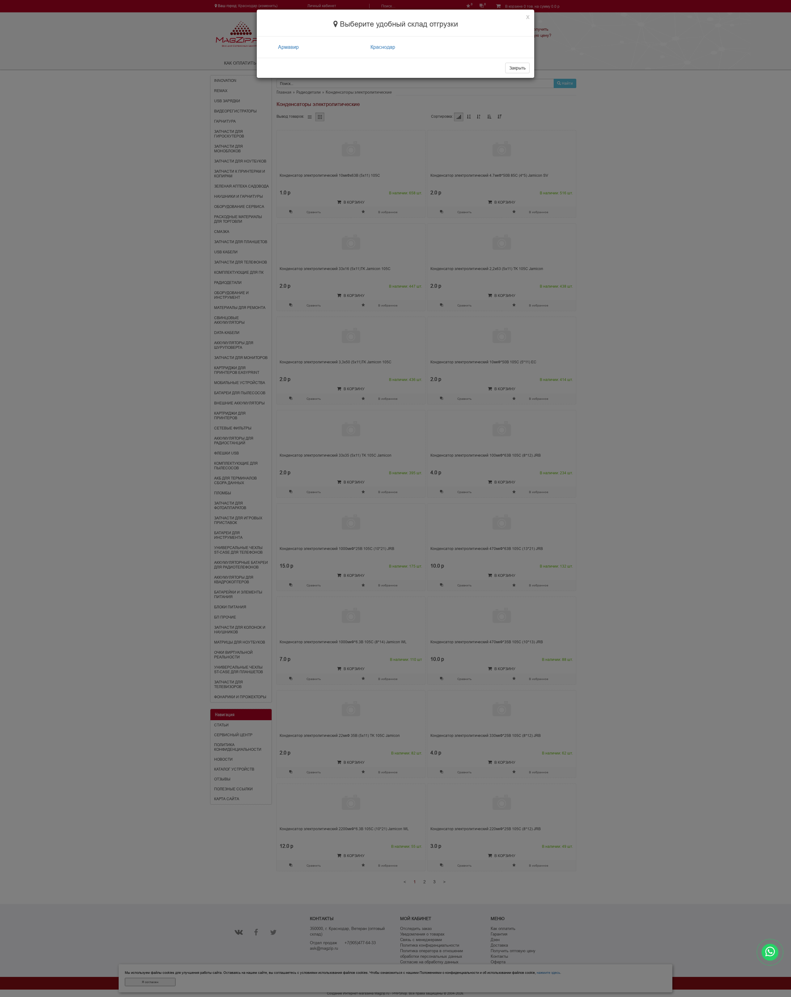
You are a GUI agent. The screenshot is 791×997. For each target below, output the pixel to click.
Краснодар (382, 47)
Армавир (288, 47)
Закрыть (517, 67)
